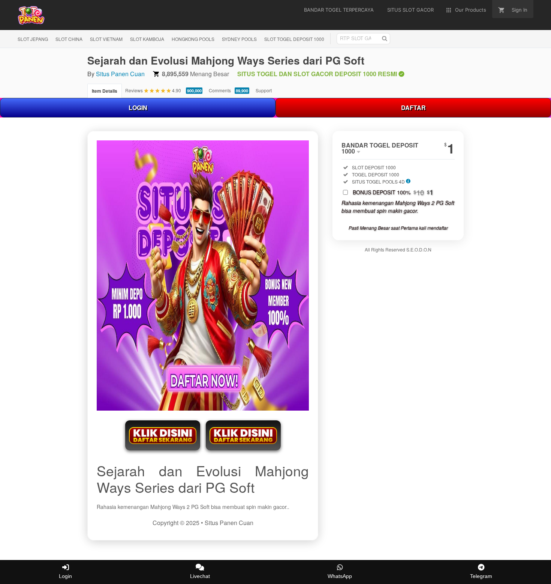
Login (65, 576)
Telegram (481, 576)
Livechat (200, 576)
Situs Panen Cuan (120, 73)
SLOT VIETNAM (106, 39)
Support (264, 90)
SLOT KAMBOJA (147, 39)
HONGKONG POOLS (193, 39)
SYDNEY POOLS (239, 39)
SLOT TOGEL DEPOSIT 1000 (294, 39)
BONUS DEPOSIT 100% (393, 192)
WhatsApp (340, 576)
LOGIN (138, 107)
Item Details (104, 90)
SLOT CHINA (68, 39)
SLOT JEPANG (33, 39)
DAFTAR (413, 107)
